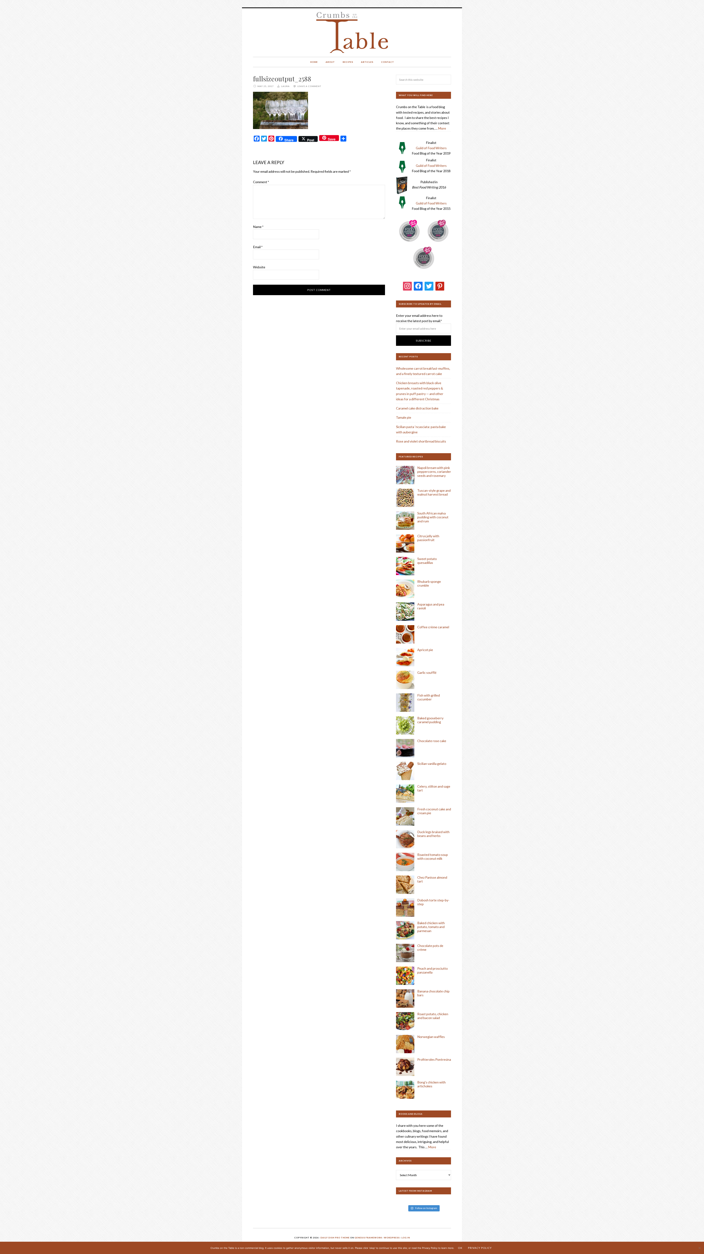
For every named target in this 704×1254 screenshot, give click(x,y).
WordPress (392, 1237)
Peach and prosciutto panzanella (432, 970)
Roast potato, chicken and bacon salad (432, 1016)
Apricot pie (425, 650)
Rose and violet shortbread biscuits (421, 441)
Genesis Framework (368, 1237)
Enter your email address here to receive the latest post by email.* (419, 318)
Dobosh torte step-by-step (433, 902)
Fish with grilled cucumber (428, 697)
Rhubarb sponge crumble (429, 583)
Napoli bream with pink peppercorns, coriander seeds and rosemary (434, 472)
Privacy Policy (480, 1247)
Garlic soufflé (427, 673)
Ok (460, 1247)
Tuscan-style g (427, 490)
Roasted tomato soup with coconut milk (432, 857)
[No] (699, 1248)
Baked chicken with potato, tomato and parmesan (431, 927)
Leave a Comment (309, 86)
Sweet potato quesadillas (427, 561)
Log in (406, 1237)
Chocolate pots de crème (430, 948)
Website (259, 267)
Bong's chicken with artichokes (431, 1084)
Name (258, 227)
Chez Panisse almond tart (432, 879)
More (442, 128)
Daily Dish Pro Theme (335, 1237)
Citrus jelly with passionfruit (428, 538)
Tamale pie (403, 417)
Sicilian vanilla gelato (431, 764)
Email (258, 247)
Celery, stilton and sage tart (433, 788)
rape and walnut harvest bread (434, 492)
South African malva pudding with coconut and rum (432, 517)
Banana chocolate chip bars (433, 993)
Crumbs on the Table (352, 32)
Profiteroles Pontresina (434, 1059)
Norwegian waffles (431, 1037)
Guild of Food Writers (431, 148)
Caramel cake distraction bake (417, 408)
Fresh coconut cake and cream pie (434, 811)
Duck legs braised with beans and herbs (433, 834)
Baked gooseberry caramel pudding (430, 720)
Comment (261, 182)
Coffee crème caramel (433, 627)
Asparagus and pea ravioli (430, 606)
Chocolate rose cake (431, 741)
